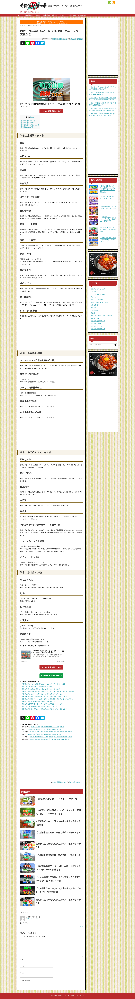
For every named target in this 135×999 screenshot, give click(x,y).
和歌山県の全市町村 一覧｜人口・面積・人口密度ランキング (42, 704)
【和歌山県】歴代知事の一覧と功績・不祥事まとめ (38, 701)
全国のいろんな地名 (97, 299)
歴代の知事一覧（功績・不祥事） (102, 315)
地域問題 (93, 307)
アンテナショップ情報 (98, 294)
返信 (81, 926)
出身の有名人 (95, 305)
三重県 (28, 734)
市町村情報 (94, 310)
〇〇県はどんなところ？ (99, 289)
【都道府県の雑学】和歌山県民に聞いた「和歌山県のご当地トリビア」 (45, 696)
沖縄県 (67, 739)
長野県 (56, 732)
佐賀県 (36, 739)
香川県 (60, 737)
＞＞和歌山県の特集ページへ (51, 675)
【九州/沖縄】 (93, 114)
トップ (20, 15)
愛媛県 (65, 737)
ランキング (94, 297)
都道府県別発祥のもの (59, 39)
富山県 (36, 732)
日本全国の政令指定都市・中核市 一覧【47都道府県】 (108, 229)
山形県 (57, 727)
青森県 (38, 727)
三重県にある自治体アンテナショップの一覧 (56, 799)
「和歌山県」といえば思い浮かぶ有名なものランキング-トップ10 (43, 684)
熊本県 (46, 739)
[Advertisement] (51, 62)
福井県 (46, 732)
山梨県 (51, 732)
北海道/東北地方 (28, 15)
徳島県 (56, 737)
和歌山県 (73, 39)
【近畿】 (92, 103)
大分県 (51, 739)
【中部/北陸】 (93, 98)
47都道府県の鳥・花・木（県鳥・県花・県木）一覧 (108, 208)
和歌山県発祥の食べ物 (28, 121)
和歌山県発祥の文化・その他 (30, 125)
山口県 (51, 737)
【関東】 (92, 92)
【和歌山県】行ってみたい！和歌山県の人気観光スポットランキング (44, 709)
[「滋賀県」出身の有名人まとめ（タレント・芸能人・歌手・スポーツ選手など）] (27, 812)
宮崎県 (56, 739)
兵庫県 (47, 734)
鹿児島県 (61, 739)
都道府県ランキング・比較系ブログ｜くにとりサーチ (69, 996)
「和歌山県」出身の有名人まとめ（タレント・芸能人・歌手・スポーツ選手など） (49, 691)
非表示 (32, 117)
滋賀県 (33, 734)
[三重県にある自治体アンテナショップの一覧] (27, 801)
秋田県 (52, 727)
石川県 (41, 732)
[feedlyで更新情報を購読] (109, 2)
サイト (22, 973)
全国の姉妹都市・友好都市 (99, 302)
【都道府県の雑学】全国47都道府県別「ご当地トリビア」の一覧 (108, 239)
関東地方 (37, 15)
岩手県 (43, 727)
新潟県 (32, 732)
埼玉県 (43, 729)
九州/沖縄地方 (72, 15)
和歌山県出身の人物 (27, 127)
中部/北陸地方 (46, 15)
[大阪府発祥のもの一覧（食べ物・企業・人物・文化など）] (27, 823)
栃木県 (33, 729)
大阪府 (43, 734)
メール (22, 966)
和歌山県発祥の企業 (27, 123)
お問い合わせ (82, 15)
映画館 (93, 313)
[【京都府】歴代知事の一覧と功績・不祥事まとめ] (27, 856)
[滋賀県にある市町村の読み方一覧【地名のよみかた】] (27, 901)
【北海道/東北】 (94, 87)
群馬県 (38, 729)
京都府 (38, 734)
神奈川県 (58, 729)
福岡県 (32, 739)
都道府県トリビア (96, 326)
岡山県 (41, 737)
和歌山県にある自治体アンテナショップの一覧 (37, 686)
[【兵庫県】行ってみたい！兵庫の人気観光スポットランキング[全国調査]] (27, 890)
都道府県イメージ (96, 323)
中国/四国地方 (63, 15)
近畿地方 (54, 15)
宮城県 (47, 727)
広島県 (46, 737)
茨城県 (28, 729)
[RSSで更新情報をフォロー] (113, 2)
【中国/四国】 (93, 108)
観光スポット (95, 318)
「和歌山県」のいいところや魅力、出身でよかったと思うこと (42, 694)
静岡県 (65, 732)
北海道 (33, 727)
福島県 (62, 727)
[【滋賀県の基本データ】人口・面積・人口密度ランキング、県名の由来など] (27, 868)
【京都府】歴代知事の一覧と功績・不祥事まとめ (58, 855)
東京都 (52, 729)
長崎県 (41, 739)
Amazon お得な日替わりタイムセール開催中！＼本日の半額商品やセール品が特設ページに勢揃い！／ (51, 22)
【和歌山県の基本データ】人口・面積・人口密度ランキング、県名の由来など (47, 699)
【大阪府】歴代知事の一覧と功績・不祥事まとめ (58, 832)
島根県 (36, 737)
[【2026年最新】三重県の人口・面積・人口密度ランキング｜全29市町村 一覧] (27, 879)
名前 (21, 959)
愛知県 (70, 732)
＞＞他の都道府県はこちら (51, 111)
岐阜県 (60, 732)
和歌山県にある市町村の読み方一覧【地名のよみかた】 (40, 706)
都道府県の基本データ (98, 321)
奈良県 (52, 734)
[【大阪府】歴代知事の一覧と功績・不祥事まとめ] (27, 834)
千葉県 (47, 729)
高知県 (70, 737)
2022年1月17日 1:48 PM (32, 918)
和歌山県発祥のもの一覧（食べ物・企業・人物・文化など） (41, 689)
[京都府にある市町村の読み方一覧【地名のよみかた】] (27, 845)
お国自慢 (93, 291)
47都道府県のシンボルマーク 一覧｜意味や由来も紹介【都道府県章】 (108, 219)
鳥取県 (32, 737)
